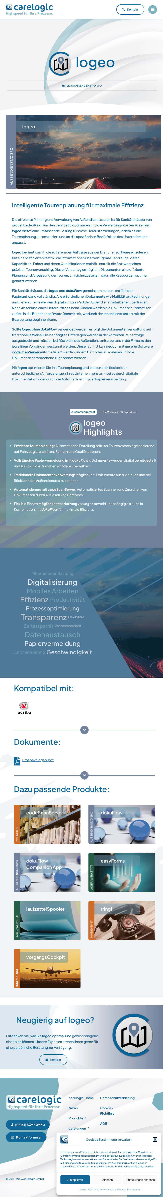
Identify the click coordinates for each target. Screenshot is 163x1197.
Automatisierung (29, 651)
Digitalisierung (52, 582)
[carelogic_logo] (29, 5)
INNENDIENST (16, 833)
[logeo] (34, 1095)
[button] (155, 1139)
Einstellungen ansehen (140, 1179)
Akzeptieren (75, 1179)
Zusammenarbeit (68, 626)
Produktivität (67, 599)
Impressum (133, 1189)
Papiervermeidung (52, 643)
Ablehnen (107, 1179)
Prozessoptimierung (52, 608)
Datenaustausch (53, 634)
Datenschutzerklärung (112, 1189)
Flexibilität (76, 617)
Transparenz (44, 617)
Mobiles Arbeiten (53, 591)
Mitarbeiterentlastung (52, 573)
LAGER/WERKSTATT (91, 877)
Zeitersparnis (39, 626)
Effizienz (34, 599)
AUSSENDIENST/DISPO (87, 85)
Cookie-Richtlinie (88, 1189)
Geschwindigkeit (69, 651)
